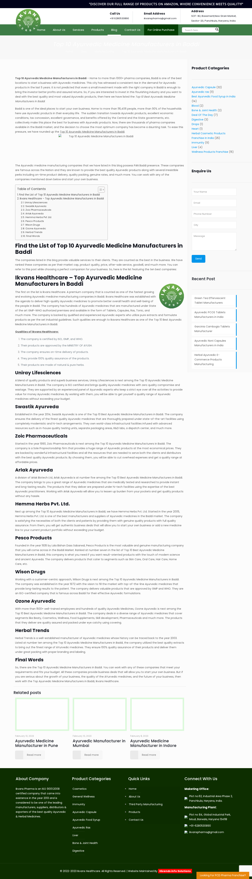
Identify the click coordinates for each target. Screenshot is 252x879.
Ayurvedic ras (200, 92)
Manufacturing (104, 51)
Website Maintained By (159, 871)
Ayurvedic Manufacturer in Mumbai (99, 743)
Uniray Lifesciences (36, 202)
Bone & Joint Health (204, 110)
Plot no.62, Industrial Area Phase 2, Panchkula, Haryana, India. (211, 798)
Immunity (198, 142)
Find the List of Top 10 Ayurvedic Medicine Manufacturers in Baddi (59, 194)
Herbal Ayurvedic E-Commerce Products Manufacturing (208, 359)
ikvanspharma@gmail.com (160, 18)
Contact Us (136, 820)
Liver (194, 147)
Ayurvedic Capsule (204, 87)
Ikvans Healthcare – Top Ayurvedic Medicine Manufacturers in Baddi (62, 198)
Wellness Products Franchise (210, 152)
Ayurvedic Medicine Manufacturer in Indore (153, 743)
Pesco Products (34, 221)
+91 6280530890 (119, 18)
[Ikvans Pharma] (28, 16)
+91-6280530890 (200, 826)
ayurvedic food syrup (86, 820)
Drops (195, 124)
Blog (84, 51)
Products (134, 812)
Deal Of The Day (202, 115)
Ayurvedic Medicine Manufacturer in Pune (36, 743)
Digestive (197, 119)
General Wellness (84, 796)
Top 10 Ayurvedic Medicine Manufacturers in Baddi (154, 51)
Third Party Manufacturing (146, 804)
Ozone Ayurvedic (35, 228)
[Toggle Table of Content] (99, 189)
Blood (195, 106)
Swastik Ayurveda (35, 206)
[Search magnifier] (217, 29)
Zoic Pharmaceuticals (38, 209)
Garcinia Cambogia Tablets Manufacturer (212, 329)
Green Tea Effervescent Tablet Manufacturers (209, 300)
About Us (134, 796)
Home (69, 51)
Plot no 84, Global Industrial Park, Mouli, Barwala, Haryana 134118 (210, 817)
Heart (195, 129)
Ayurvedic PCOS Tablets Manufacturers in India (209, 314)
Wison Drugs (32, 224)
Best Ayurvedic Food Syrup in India (213, 96)
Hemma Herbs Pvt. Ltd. (38, 217)
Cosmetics (80, 789)
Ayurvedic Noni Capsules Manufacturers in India (210, 343)
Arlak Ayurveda (34, 213)
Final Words (33, 236)
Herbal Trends (33, 232)
